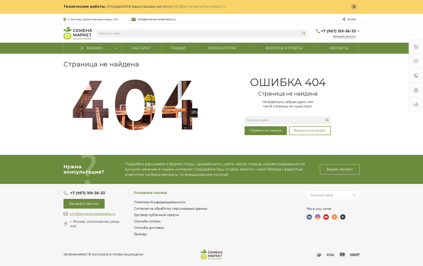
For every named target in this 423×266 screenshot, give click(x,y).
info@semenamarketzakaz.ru (199, 6)
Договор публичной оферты (156, 215)
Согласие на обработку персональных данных (170, 209)
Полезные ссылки (150, 193)
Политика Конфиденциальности (159, 202)
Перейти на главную (265, 130)
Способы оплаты (147, 221)
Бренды (140, 234)
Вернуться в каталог (310, 130)
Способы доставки (149, 228)
